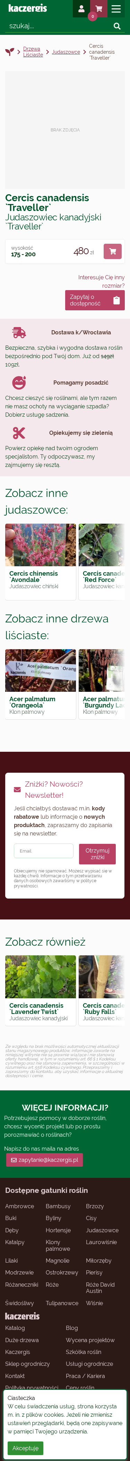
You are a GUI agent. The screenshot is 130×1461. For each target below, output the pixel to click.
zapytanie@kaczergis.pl (48, 1160)
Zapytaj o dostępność (85, 300)
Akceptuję (25, 1448)
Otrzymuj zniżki (98, 854)
